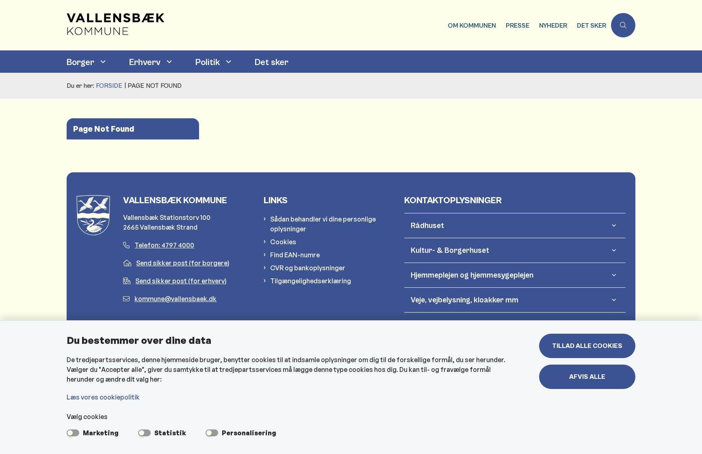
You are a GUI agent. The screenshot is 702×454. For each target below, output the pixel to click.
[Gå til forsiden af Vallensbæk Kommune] (255, 25)
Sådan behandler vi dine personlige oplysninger (323, 224)
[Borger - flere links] (102, 62)
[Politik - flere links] (227, 62)
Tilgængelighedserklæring (310, 281)
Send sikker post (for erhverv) (181, 281)
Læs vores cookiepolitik (103, 397)
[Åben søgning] (623, 25)
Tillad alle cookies (587, 346)
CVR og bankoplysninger (307, 268)
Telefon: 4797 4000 (164, 245)
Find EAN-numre (295, 255)
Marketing (101, 433)
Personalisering (249, 433)
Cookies (283, 242)
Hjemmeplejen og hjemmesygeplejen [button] (472, 275)
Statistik (170, 433)
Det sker (271, 62)
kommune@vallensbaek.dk (175, 299)
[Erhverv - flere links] (168, 62)
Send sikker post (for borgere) (183, 263)
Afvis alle (587, 376)
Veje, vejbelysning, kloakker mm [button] (464, 299)
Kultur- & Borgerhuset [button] (450, 250)
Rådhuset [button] (427, 225)
